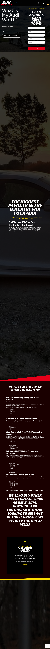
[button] (11, 36)
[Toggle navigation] (47, 4)
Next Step (36, 48)
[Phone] (40, 2)
